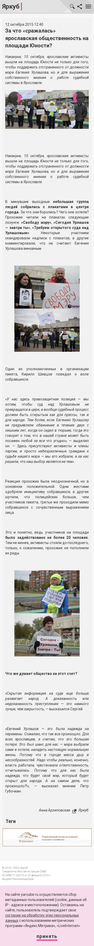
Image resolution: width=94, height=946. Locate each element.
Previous (14, 98)
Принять (47, 936)
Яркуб (11, 6)
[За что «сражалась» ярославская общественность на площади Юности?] (47, 287)
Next (79, 98)
